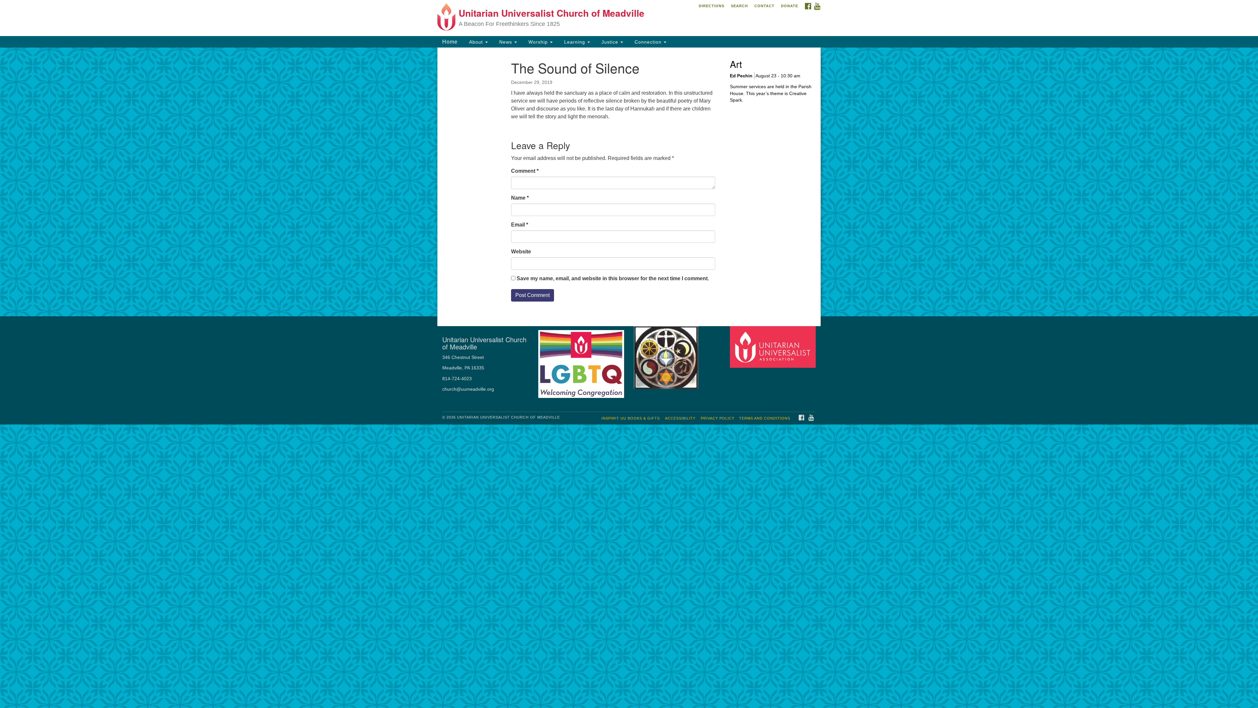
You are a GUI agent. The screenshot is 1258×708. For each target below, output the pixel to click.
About (476, 42)
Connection (648, 42)
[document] (629, 182)
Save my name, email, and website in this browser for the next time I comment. (613, 278)
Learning (574, 42)
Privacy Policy (717, 418)
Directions (711, 6)
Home (450, 42)
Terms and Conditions (764, 418)
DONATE (789, 6)
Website (521, 251)
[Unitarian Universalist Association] (774, 346)
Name (520, 198)
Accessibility (680, 418)
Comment (525, 171)
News (506, 42)
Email (519, 224)
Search (739, 6)
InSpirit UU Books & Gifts (630, 418)
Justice (610, 42)
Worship (538, 42)
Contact (764, 6)
